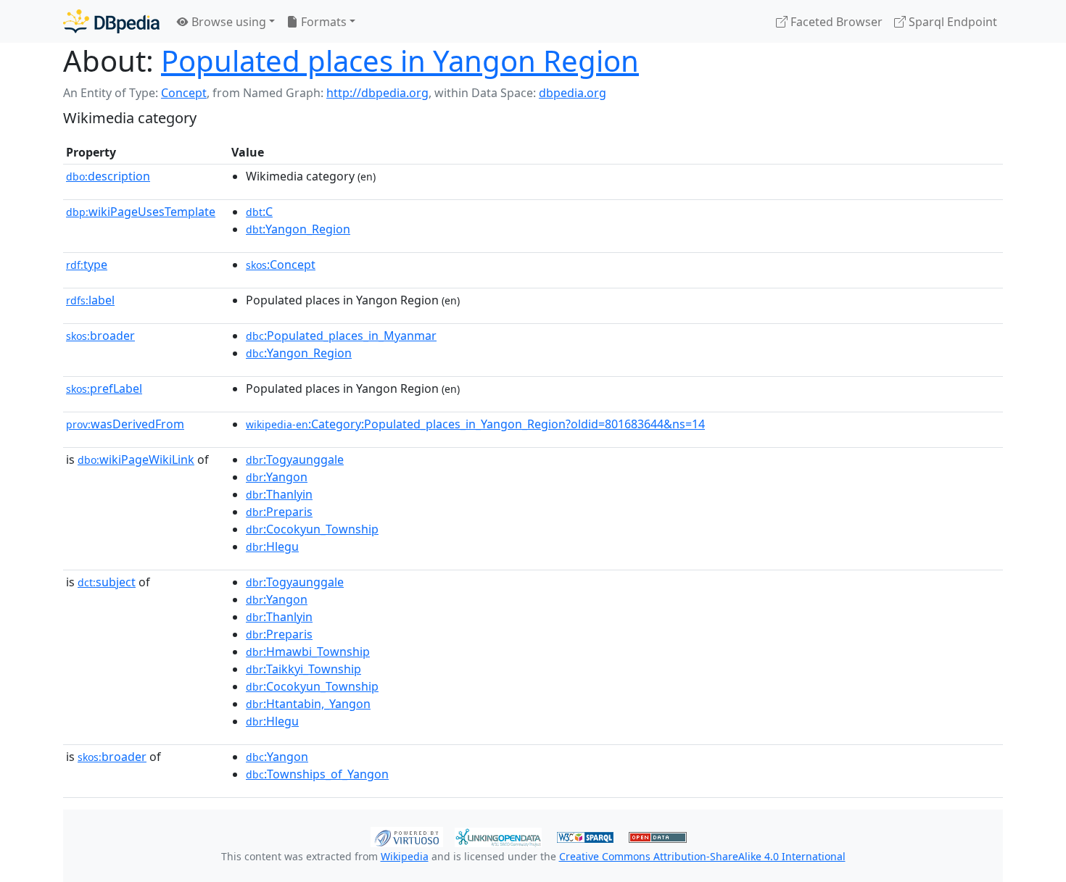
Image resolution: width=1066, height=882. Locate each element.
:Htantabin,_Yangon (308, 704)
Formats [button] (322, 22)
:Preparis (279, 512)
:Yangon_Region (298, 229)
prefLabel (104, 388)
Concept (184, 93)
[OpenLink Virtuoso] (407, 836)
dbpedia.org (572, 93)
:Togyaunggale (295, 459)
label (90, 300)
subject (107, 582)
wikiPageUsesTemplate (140, 212)
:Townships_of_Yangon (317, 774)
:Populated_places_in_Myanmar (341, 336)
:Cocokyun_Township (312, 529)
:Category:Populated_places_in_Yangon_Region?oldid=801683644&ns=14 (475, 424)
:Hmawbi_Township (308, 652)
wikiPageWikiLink (136, 459)
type (86, 264)
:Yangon (276, 477)
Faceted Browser (835, 22)
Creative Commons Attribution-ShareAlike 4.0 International (702, 856)
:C (259, 212)
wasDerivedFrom (125, 424)
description (108, 176)
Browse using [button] (227, 22)
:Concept (280, 264)
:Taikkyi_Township (303, 669)
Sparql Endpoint (951, 22)
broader (100, 336)
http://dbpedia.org (377, 93)
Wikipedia (405, 856)
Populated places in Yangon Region (400, 60)
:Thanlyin (279, 494)
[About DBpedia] (111, 21)
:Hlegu (272, 546)
